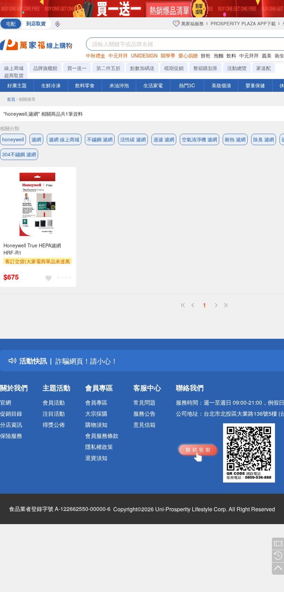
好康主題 (17, 85)
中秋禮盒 (95, 55)
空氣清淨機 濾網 (199, 139)
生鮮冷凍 (51, 85)
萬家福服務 (192, 23)
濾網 (36, 139)
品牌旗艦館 (45, 67)
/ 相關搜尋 (26, 99)
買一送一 (77, 67)
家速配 (263, 67)
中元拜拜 (118, 55)
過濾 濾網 (163, 139)
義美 (267, 55)
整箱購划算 (205, 67)
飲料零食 (85, 85)
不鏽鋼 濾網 (100, 139)
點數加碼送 (142, 67)
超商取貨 (14, 75)
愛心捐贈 (188, 55)
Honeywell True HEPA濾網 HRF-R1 (32, 249)
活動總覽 (237, 67)
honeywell (13, 139)
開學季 (168, 55)
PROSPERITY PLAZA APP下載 (243, 23)
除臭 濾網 (263, 139)
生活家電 (153, 85)
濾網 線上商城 (64, 139)
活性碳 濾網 (133, 139)
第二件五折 (108, 67)
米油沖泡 (119, 85)
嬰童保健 (255, 85)
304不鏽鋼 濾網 (19, 154)
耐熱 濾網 (235, 139)
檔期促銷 (174, 67)
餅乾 (206, 55)
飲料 (231, 55)
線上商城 (14, 67)
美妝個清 (221, 85)
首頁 (11, 99)
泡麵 (218, 55)
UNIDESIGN (144, 55)
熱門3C (187, 85)
